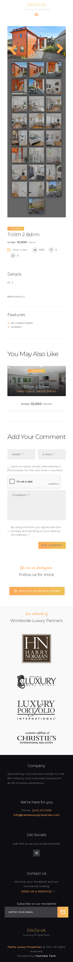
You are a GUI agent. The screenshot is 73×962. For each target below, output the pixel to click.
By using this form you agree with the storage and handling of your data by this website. (36, 531)
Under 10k (36, 371)
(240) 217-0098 (42, 810)
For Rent (15, 228)
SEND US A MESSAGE (36, 891)
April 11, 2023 (20, 250)
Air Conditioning (22, 323)
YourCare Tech (45, 955)
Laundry (16, 327)
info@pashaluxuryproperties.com (37, 814)
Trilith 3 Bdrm (36, 387)
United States (46, 391)
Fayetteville (26, 391)
